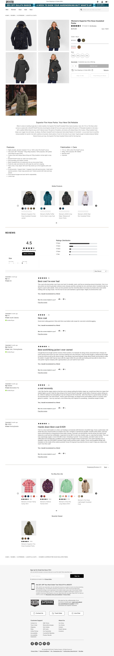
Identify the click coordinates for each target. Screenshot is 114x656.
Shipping (33, 627)
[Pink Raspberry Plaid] (23, 496)
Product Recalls (47, 635)
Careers (61, 627)
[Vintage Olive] (34, 208)
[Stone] (79, 496)
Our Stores (62, 625)
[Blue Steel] (25, 208)
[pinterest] (44, 643)
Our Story (61, 623)
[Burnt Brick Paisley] (34, 496)
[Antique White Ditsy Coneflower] (66, 496)
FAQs (32, 629)
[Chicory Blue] (69, 496)
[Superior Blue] (63, 208)
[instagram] (48, 643)
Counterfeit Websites (48, 633)
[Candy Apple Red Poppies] (72, 496)
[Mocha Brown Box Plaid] (44, 496)
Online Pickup (34, 631)
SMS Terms (46, 623)
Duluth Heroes (62, 629)
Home (7, 15)
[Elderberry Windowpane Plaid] (41, 496)
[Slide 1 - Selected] (56, 510)
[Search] (81, 9)
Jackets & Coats (31, 15)
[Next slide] (96, 206)
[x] (36, 643)
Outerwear (20, 15)
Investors (61, 631)
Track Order (34, 625)
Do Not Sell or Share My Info (70, 651)
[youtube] (40, 643)
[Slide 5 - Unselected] (57, 510)
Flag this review (42, 302)
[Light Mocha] (28, 208)
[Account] (102, 2)
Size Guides (46, 627)
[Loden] (31, 208)
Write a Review (28, 253)
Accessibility (34, 633)
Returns (106, 70)
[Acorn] (25, 539)
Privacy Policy (48, 579)
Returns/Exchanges (48, 625)
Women (13, 15)
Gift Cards (45, 629)
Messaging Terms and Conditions (54, 594)
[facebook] (32, 643)
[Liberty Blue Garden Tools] (28, 496)
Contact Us (34, 623)
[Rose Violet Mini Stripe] (31, 496)
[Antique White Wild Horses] (63, 496)
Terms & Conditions (44, 651)
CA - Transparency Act (56, 651)
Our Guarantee (47, 631)
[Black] (23, 208)
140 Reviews (92, 26)
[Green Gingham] (60, 496)
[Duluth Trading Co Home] (9, 2)
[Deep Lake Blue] (41, 208)
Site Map (81, 651)
